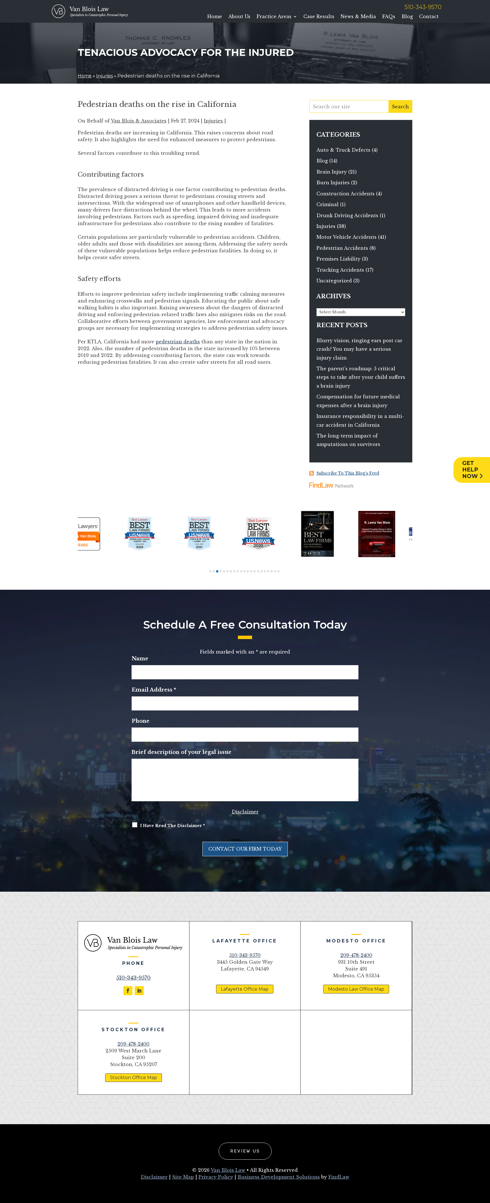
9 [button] (237, 571)
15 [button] (258, 571)
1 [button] (210, 571)
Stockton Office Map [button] (133, 1077)
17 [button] (265, 571)
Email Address (154, 690)
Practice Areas (274, 16)
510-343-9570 (423, 7)
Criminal (327, 204)
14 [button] (255, 571)
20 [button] (275, 571)
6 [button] (227, 571)
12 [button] (248, 571)
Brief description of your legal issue (181, 752)
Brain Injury (331, 172)
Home (214, 16)
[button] (484, 1162)
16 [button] (261, 571)
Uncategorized (334, 281)
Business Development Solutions (279, 1177)
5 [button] (224, 571)
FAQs (388, 16)
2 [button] (214, 571)
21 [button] (278, 571)
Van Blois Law (228, 1170)
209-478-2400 (356, 955)
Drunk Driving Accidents (347, 215)
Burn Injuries (333, 182)
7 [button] (231, 571)
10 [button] (241, 571)
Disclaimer (245, 812)
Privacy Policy (215, 1177)
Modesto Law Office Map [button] (356, 989)
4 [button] (220, 571)
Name (140, 659)
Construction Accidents (345, 193)
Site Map (183, 1177)
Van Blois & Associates (138, 121)
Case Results (318, 16)
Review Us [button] (245, 1151)
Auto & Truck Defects (343, 150)
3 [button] (217, 571)
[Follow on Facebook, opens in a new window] (127, 990)
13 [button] (251, 571)
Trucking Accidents (340, 270)
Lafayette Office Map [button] (245, 989)
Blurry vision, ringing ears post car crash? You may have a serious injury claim (359, 349)
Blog (407, 16)
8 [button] (234, 571)
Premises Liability (338, 259)
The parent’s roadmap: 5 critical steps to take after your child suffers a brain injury (360, 377)
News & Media (358, 16)
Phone (140, 721)
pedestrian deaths (178, 341)
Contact (429, 16)
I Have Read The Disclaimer (172, 825)
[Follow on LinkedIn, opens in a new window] (139, 990)
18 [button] (268, 571)
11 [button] (244, 571)
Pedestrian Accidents (342, 248)
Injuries (213, 121)
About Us (239, 16)
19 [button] (272, 571)
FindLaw (338, 1177)
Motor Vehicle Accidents (346, 237)
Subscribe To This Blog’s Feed (347, 473)
